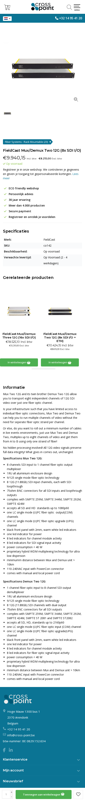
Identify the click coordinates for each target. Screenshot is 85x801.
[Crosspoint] (42, 7)
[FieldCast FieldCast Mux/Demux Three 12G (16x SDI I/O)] (19, 310)
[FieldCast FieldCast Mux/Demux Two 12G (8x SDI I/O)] (42, 66)
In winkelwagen (17, 362)
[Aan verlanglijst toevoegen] (78, 794)
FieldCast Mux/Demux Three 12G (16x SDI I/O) (19, 335)
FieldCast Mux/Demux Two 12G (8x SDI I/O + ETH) (59, 337)
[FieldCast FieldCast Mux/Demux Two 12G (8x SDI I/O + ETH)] (60, 310)
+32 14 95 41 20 (70, 18)
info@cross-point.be (21, 735)
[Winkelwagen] (7, 9)
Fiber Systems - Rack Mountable (26, 142)
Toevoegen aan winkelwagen (42, 794)
